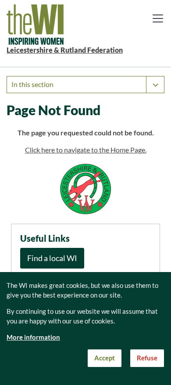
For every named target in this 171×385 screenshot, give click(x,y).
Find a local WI (52, 258)
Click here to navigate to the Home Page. (85, 150)
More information (33, 337)
